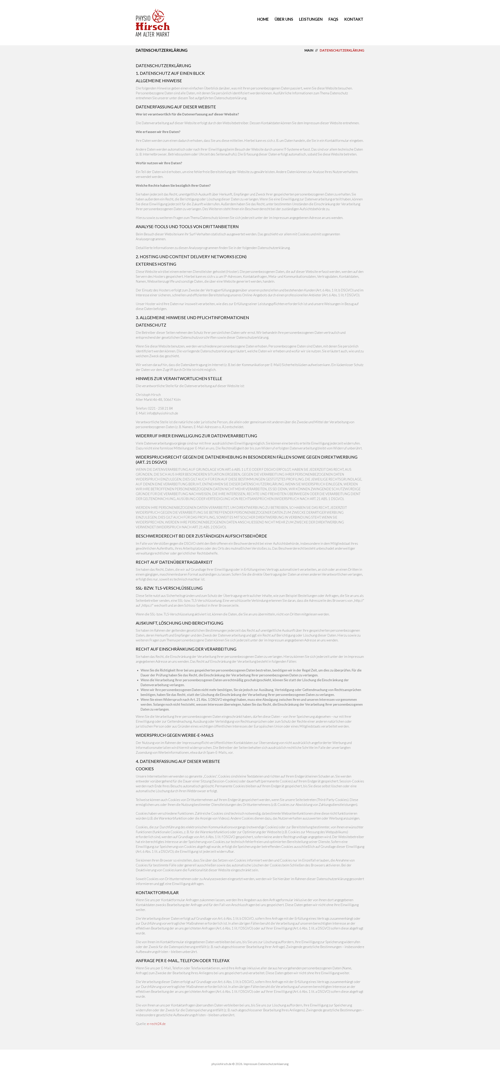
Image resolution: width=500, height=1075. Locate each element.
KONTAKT (353, 19)
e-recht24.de (156, 1024)
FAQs (333, 19)
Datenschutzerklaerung (273, 1064)
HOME (263, 19)
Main (308, 50)
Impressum (250, 1064)
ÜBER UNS (284, 19)
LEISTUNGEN (311, 19)
